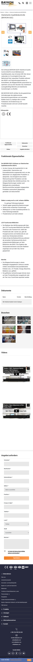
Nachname (7, 468)
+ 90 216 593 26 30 (17, 632)
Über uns (3, 577)
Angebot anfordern (24, 149)
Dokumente (25, 143)
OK (29, 660)
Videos (8, 149)
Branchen (24, 146)
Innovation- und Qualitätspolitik (8, 582)
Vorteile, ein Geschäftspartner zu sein (10, 591)
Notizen (6, 537)
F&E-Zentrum (4, 605)
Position (6, 494)
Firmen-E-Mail (8, 503)
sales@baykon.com (16, 640)
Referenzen (4, 588)
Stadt (5, 528)
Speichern (16, 558)
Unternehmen (8, 477)
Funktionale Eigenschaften (8, 143)
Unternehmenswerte (6, 580)
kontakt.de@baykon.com (16, 637)
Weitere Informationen (15, 659)
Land (6, 520)
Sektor (6, 486)
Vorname (7, 460)
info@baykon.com (17, 644)
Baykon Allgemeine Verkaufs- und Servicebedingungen (14, 602)
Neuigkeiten (4, 596)
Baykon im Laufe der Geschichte (8, 585)
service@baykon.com (16, 642)
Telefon (6, 511)
